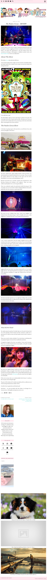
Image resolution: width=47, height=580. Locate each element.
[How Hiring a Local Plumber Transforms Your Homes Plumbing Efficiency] (23, 561)
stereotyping (15, 374)
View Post (7, 476)
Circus (7, 60)
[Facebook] (8, 1)
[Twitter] (1, 1)
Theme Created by (40, 578)
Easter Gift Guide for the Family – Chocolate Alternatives (25, 399)
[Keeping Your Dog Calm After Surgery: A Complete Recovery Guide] (23, 506)
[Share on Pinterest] (9, 393)
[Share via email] (5, 393)
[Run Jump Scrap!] (23, 11)
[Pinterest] (6, 1)
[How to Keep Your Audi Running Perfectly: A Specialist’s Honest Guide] (23, 533)
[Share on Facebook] (6, 393)
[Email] (10, 1)
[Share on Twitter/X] (8, 393)
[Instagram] (3, 1)
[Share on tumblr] (11, 393)
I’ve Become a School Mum (7, 398)
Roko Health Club (4, 53)
